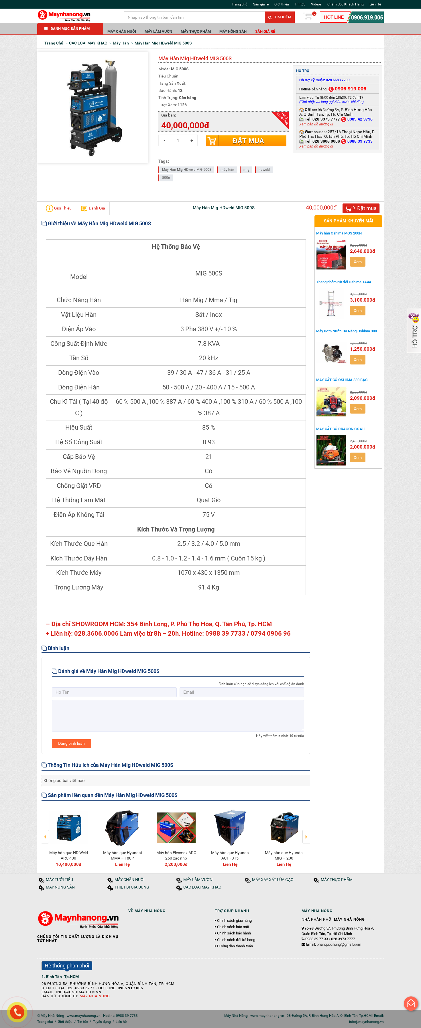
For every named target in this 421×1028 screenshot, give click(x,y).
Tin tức (300, 4)
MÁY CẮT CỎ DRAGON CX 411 (341, 429)
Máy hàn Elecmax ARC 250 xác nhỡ (176, 855)
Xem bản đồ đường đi (316, 124)
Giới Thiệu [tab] (62, 207)
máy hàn (227, 170)
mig (246, 170)
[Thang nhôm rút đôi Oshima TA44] (331, 303)
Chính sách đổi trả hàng (236, 940)
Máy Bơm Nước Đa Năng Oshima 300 (346, 331)
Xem (358, 261)
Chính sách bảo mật (233, 927)
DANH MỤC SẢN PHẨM (70, 28)
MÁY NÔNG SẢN (233, 31)
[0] (308, 17)
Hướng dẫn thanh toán (235, 946)
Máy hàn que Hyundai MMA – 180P (122, 855)
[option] (68, 836)
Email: (333, 944)
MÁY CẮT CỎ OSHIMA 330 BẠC (341, 380)
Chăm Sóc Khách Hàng (345, 4)
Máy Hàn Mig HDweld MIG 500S (186, 170)
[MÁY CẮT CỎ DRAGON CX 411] (331, 450)
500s (166, 178)
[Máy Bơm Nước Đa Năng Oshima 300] (331, 352)
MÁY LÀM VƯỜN (158, 31)
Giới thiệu (281, 4)
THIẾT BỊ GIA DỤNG (132, 887)
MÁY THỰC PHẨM (196, 31)
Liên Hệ (375, 4)
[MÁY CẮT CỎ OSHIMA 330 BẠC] (331, 401)
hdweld (264, 170)
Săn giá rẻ (261, 4)
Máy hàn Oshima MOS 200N (339, 233)
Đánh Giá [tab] (96, 207)
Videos (316, 4)
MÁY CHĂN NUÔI (121, 31)
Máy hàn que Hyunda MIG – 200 (284, 855)
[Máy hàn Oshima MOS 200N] (331, 254)
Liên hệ (121, 1022)
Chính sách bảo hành (234, 933)
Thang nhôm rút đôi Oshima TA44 (343, 282)
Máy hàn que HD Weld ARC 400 (68, 855)
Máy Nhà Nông (95, 996)
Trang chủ (239, 4)
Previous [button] (45, 832)
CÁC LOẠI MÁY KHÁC (202, 887)
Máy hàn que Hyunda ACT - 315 (230, 855)
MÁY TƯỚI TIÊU (59, 880)
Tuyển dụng (102, 1022)
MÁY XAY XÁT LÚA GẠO (273, 880)
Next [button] (306, 832)
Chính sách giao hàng (234, 921)
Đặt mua (248, 141)
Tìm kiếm (282, 17)
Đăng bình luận (71, 743)
